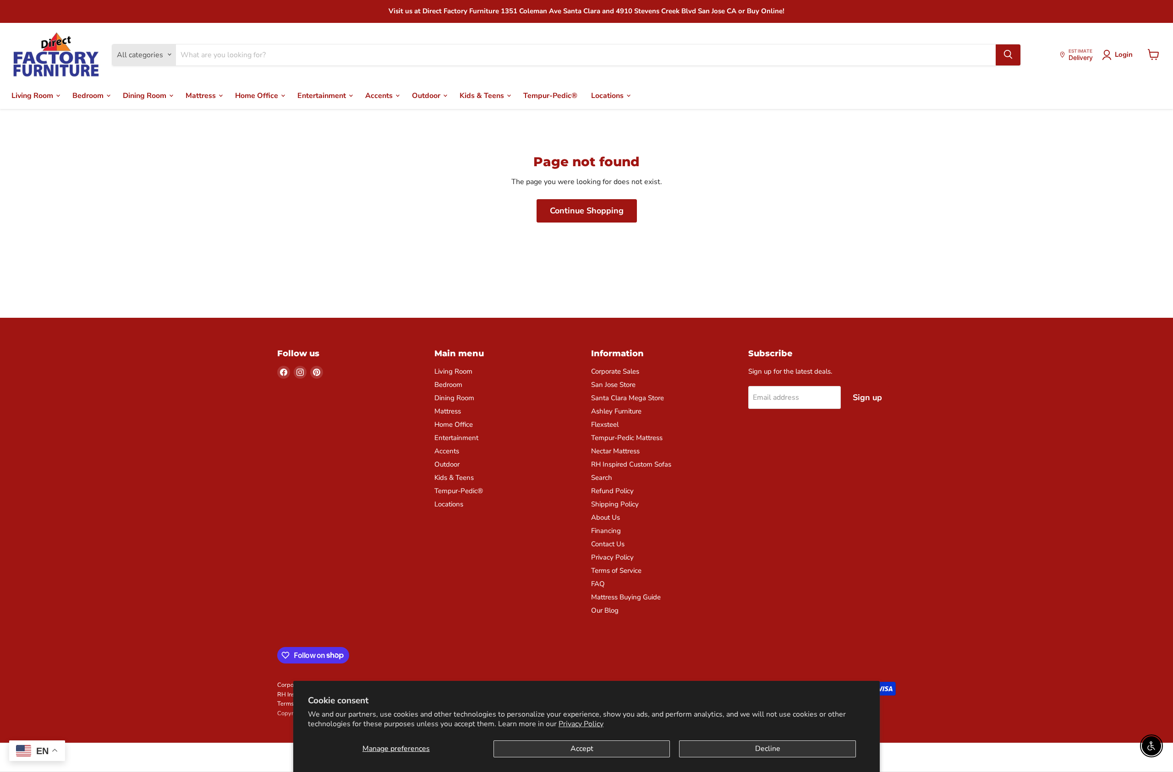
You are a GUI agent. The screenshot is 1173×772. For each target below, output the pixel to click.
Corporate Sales (615, 371)
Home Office (257, 95)
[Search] (1008, 54)
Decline (767, 749)
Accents (380, 95)
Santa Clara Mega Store (627, 397)
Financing (606, 530)
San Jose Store (613, 384)
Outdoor (427, 95)
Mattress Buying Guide (626, 597)
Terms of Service (616, 570)
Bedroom (88, 95)
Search (601, 477)
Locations (608, 95)
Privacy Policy (581, 724)
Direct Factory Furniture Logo (56, 55)
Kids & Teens (483, 95)
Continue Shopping (587, 210)
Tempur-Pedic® (550, 95)
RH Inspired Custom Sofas (631, 464)
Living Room (33, 95)
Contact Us (608, 544)
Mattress (202, 95)
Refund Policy (612, 490)
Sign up (867, 397)
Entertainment (322, 95)
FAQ (598, 583)
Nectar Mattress (615, 451)
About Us (605, 517)
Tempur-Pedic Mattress (627, 437)
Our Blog (605, 610)
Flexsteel (605, 424)
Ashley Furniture (616, 411)
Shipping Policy (615, 504)
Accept (581, 749)
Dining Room (145, 95)
